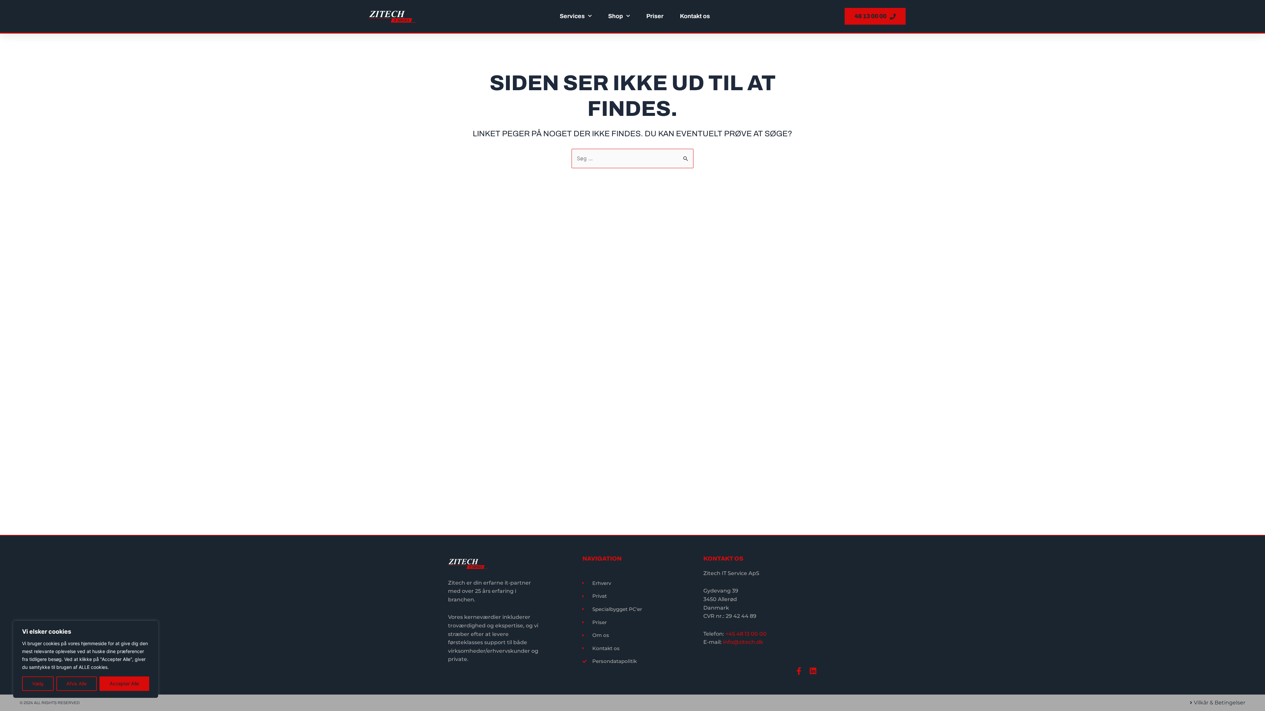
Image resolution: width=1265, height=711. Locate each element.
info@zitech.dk (743, 642)
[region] (85, 659)
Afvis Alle (76, 683)
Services (572, 16)
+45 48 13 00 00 (746, 634)
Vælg (37, 683)
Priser (654, 16)
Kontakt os (695, 16)
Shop (615, 16)
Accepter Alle (124, 683)
